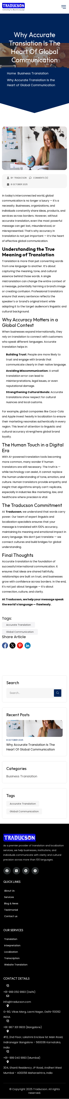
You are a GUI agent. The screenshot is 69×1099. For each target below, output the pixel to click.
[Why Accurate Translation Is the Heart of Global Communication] (34, 728)
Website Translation (15, 964)
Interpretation (12, 945)
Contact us (10, 916)
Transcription (12, 958)
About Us (9, 890)
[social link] (5, 645)
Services (9, 897)
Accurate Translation (18, 625)
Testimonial (11, 910)
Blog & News (11, 903)
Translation (10, 939)
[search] (57, 693)
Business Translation (21, 776)
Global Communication (20, 632)
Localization (11, 952)
